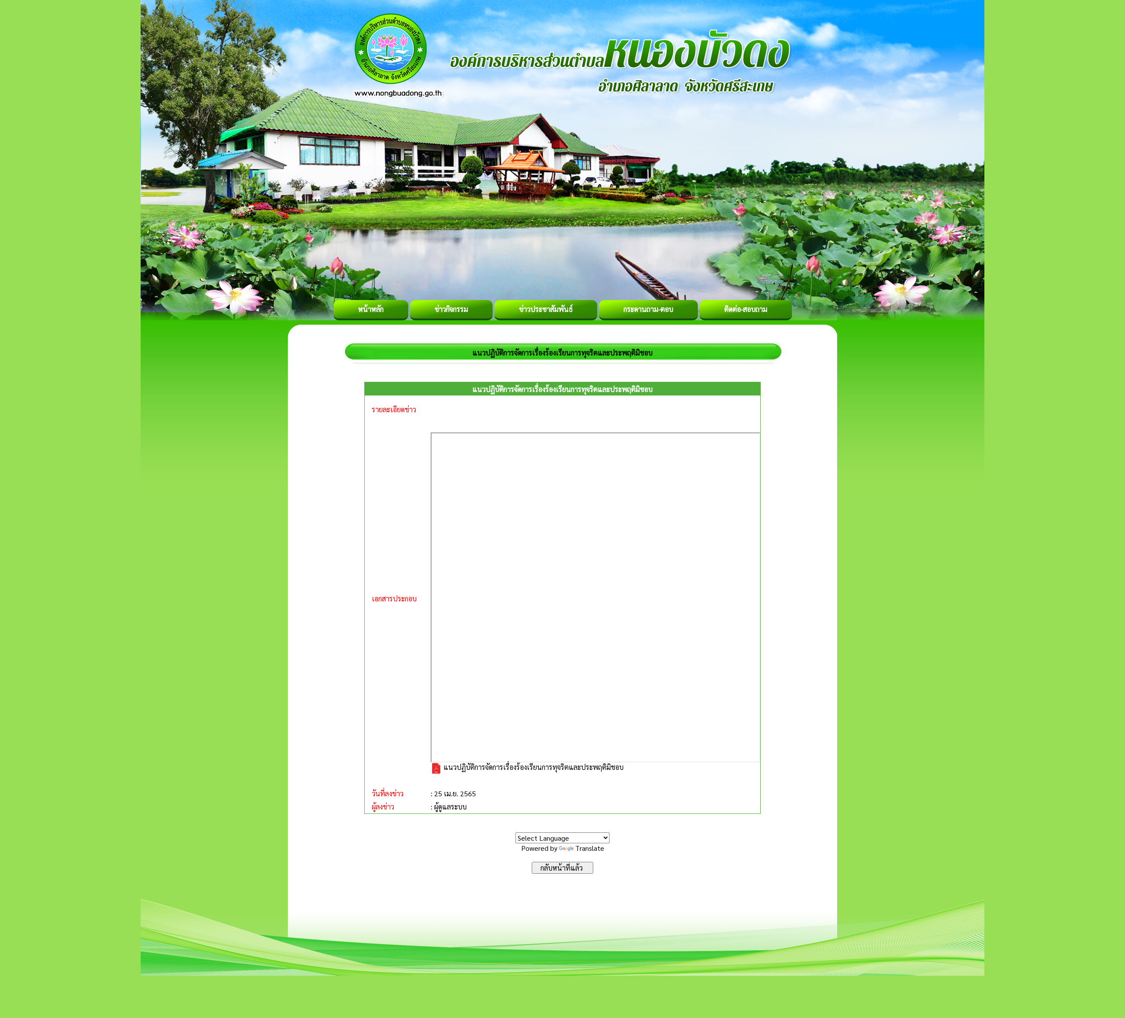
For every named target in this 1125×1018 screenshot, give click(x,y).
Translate (589, 848)
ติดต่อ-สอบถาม (745, 309)
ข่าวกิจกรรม (451, 309)
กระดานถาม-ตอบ (648, 309)
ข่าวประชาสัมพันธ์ (546, 309)
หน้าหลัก (371, 309)
